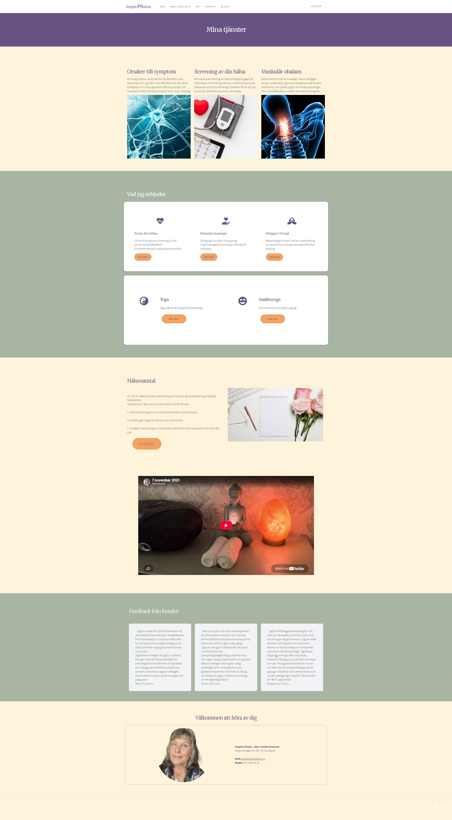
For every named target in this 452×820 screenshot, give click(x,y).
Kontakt (147, 443)
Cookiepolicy (75, 806)
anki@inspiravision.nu (253, 758)
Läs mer (143, 256)
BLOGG (225, 6)
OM (198, 6)
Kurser (60, 806)
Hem (38, 806)
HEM (162, 6)
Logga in (315, 6)
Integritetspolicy (95, 806)
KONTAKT (210, 6)
